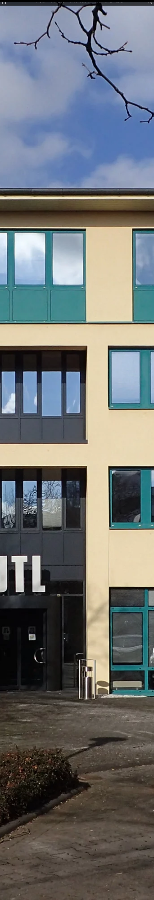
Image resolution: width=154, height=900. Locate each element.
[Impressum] (148, 3)
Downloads (108, 3)
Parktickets (119, 3)
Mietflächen (62, 3)
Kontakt (98, 3)
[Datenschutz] (151, 3)
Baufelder (52, 3)
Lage (31, 3)
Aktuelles (74, 3)
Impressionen (40, 3)
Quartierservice (86, 3)
